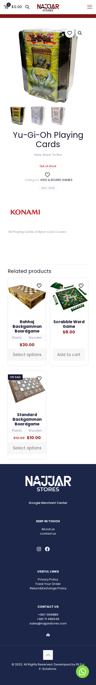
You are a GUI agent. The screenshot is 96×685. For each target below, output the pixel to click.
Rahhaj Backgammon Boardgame (27, 326)
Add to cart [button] (68, 354)
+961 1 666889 (48, 614)
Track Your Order (48, 584)
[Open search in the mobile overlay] (27, 7)
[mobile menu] (90, 7)
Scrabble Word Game (69, 324)
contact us (48, 533)
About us (48, 529)
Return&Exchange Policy (48, 588)
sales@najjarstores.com (48, 623)
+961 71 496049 (48, 619)
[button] (80, 33)
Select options (27, 354)
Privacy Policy (48, 579)
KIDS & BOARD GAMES (56, 180)
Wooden (35, 337)
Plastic (17, 337)
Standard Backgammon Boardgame (27, 419)
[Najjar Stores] (48, 7)
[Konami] (25, 212)
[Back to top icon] (48, 655)
